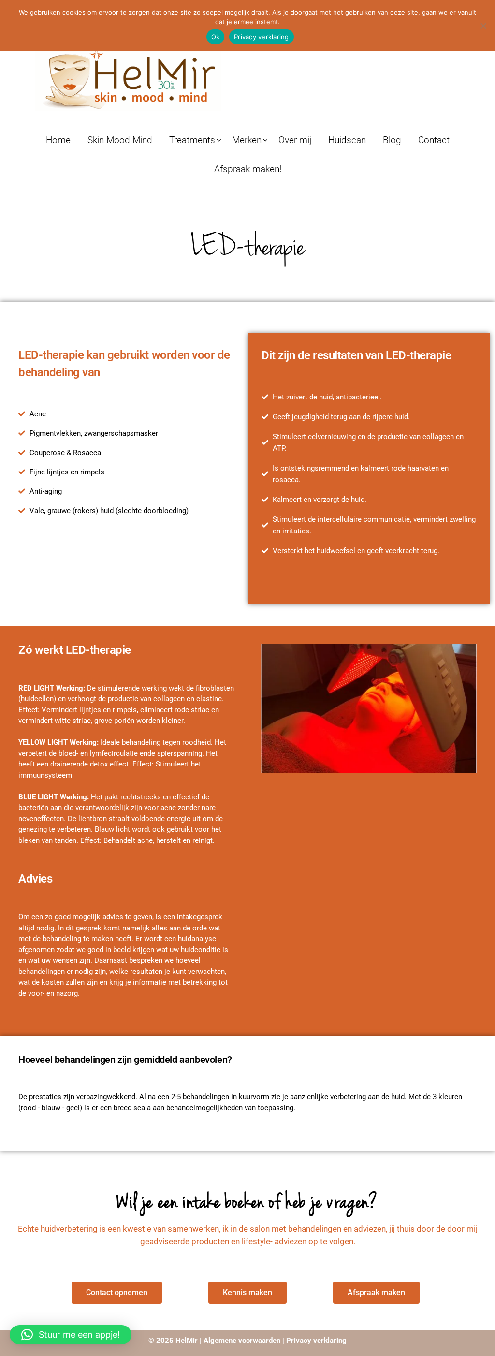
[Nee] (483, 25)
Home (58, 140)
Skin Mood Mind (119, 140)
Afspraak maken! (247, 169)
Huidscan (347, 140)
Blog (392, 140)
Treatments (192, 140)
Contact (434, 140)
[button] (70, 1334)
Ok (215, 37)
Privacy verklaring (315, 1340)
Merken (247, 140)
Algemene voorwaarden (242, 1340)
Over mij (294, 140)
